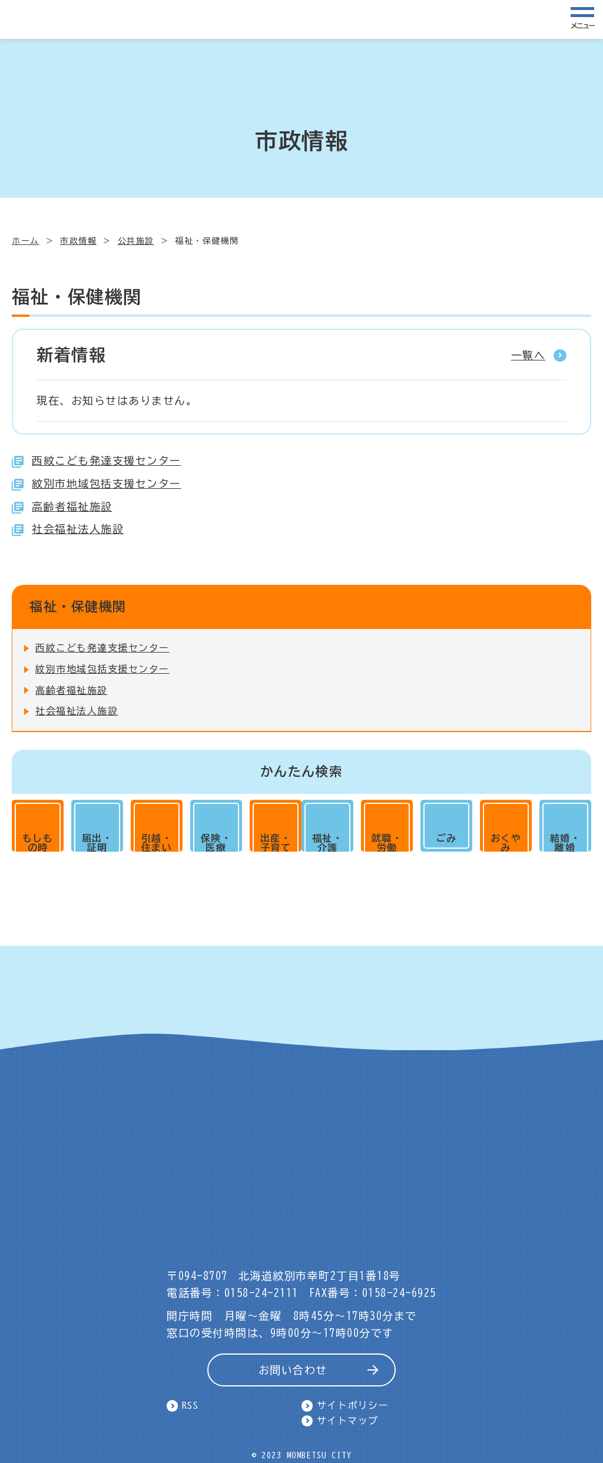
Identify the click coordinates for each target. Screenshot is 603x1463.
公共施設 (136, 241)
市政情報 (78, 241)
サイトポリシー (353, 1405)
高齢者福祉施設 (72, 506)
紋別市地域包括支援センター (106, 483)
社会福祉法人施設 (78, 529)
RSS (190, 1405)
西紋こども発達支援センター (106, 460)
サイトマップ (348, 1420)
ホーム (25, 241)
